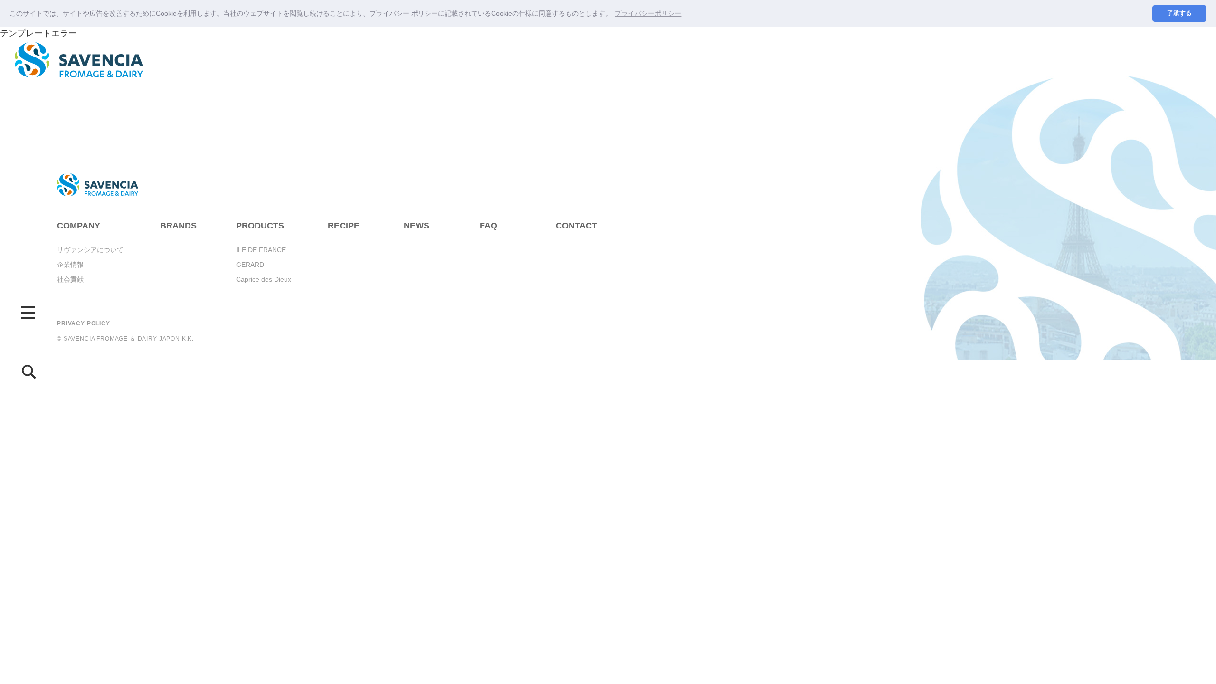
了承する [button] (1179, 13)
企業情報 (70, 264)
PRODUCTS (260, 225)
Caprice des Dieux (263, 279)
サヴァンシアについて (90, 250)
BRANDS (178, 225)
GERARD (250, 264)
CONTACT (576, 225)
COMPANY (78, 225)
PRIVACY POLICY (83, 323)
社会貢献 (70, 279)
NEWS (416, 225)
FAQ (488, 225)
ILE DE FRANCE (261, 250)
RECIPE (344, 225)
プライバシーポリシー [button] (648, 13)
